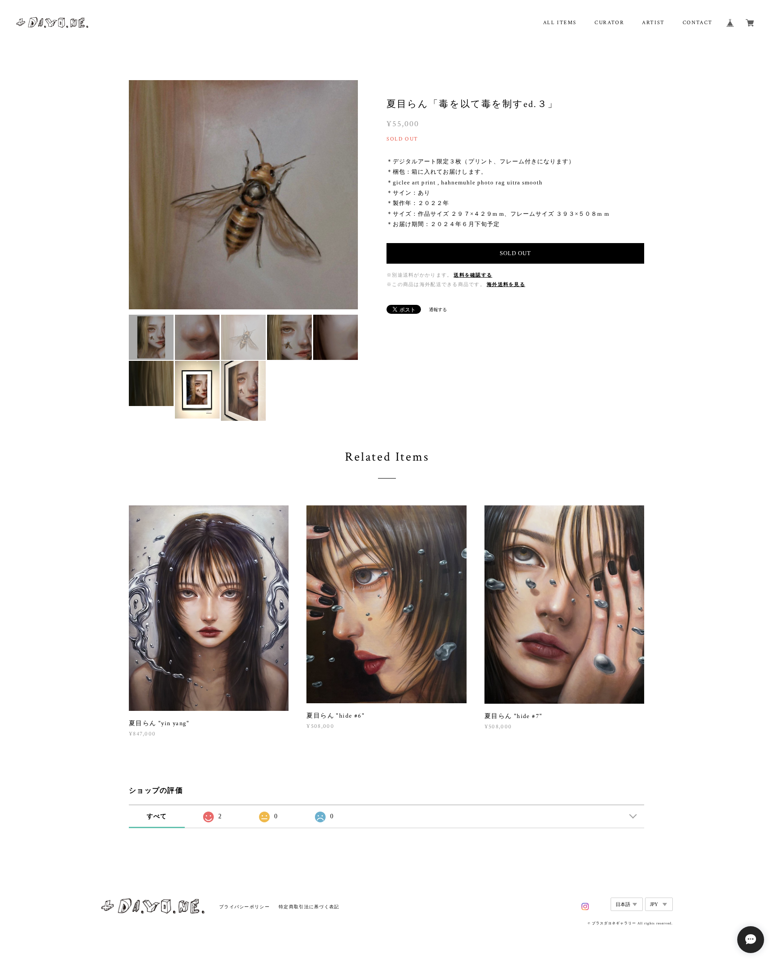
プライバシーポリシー (244, 906)
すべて (157, 816)
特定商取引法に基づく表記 (309, 906)
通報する (438, 309)
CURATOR (609, 22)
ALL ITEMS (560, 22)
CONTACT (698, 22)
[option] (243, 194)
